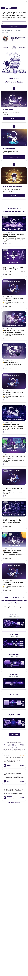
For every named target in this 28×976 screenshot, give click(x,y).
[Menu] (26, 1)
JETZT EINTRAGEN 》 (14, 26)
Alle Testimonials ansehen (14, 802)
